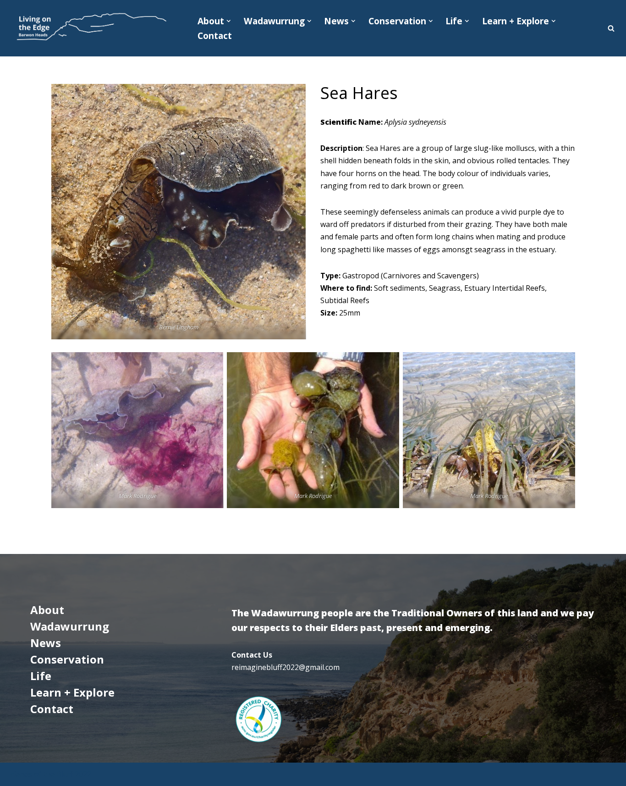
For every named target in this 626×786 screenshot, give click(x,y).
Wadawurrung (69, 626)
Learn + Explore (72, 692)
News (45, 642)
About (47, 609)
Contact (215, 35)
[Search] (611, 28)
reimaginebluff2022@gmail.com (285, 667)
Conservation (67, 659)
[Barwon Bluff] (90, 28)
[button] (228, 21)
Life (40, 675)
